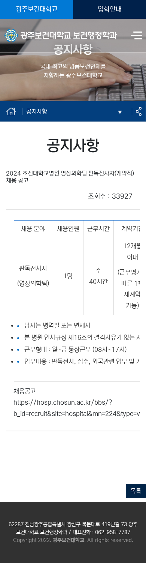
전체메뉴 (136, 36)
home (11, 111)
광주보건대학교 (37, 9)
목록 (136, 491)
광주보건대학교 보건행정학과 (39, 30)
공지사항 (36, 111)
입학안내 (110, 9)
